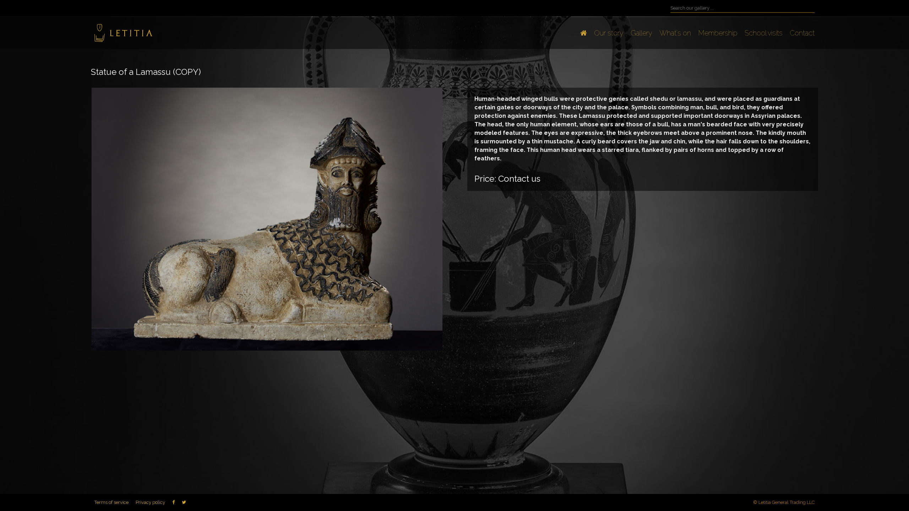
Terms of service (111, 502)
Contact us (519, 179)
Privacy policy (150, 502)
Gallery (641, 33)
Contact (802, 33)
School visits (764, 33)
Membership (717, 33)
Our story (609, 33)
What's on (675, 33)
